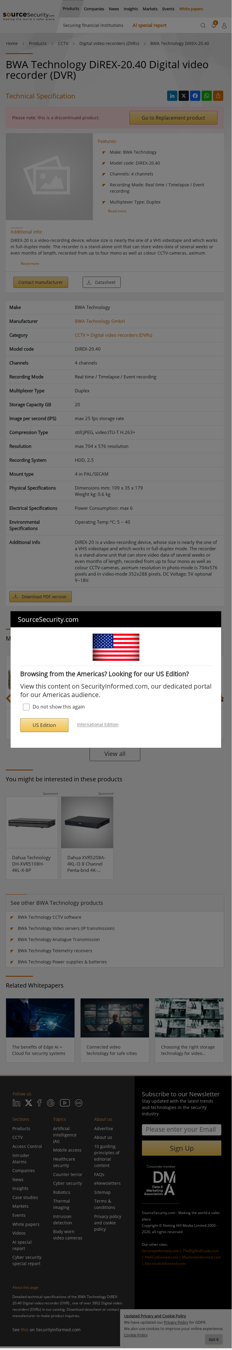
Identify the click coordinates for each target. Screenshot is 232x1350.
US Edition (44, 725)
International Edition (98, 725)
